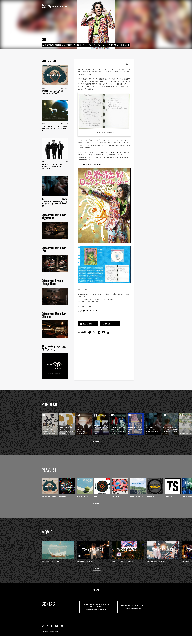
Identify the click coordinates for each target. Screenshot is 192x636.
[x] (94, 333)
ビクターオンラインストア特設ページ (90, 164)
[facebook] (98, 333)
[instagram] (108, 333)
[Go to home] (55, 6)
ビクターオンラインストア (119, 152)
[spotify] (89, 333)
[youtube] (103, 333)
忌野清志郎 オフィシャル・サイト (89, 311)
